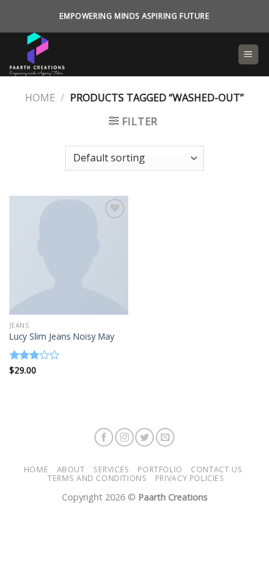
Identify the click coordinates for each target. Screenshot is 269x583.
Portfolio (160, 469)
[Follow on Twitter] (144, 437)
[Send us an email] (165, 437)
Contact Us (216, 469)
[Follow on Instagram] (124, 437)
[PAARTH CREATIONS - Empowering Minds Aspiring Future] (118, 54)
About (71, 469)
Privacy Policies (190, 478)
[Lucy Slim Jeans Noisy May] (68, 255)
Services (111, 469)
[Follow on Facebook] (103, 437)
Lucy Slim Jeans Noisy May (61, 336)
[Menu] (248, 54)
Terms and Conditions (97, 478)
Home (40, 97)
